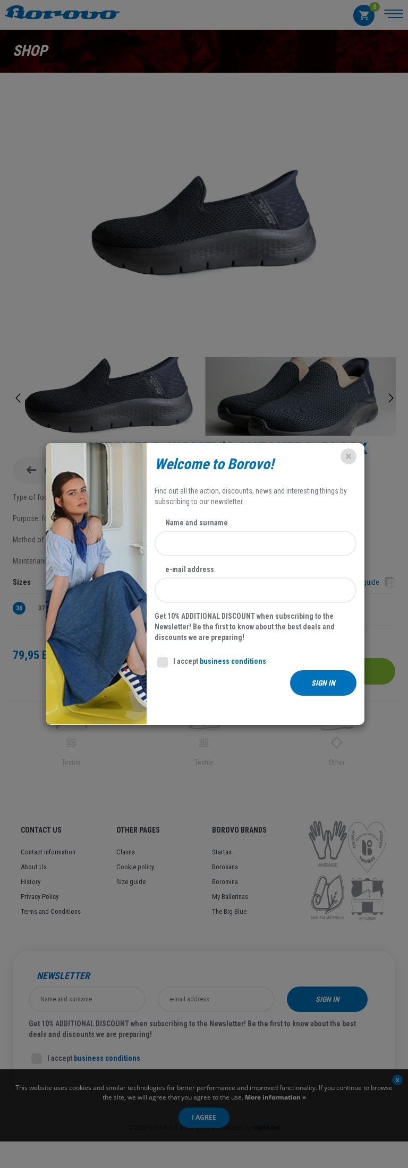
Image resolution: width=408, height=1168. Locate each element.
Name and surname (196, 522)
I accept (219, 661)
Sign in (323, 683)
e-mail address (189, 569)
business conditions (233, 661)
